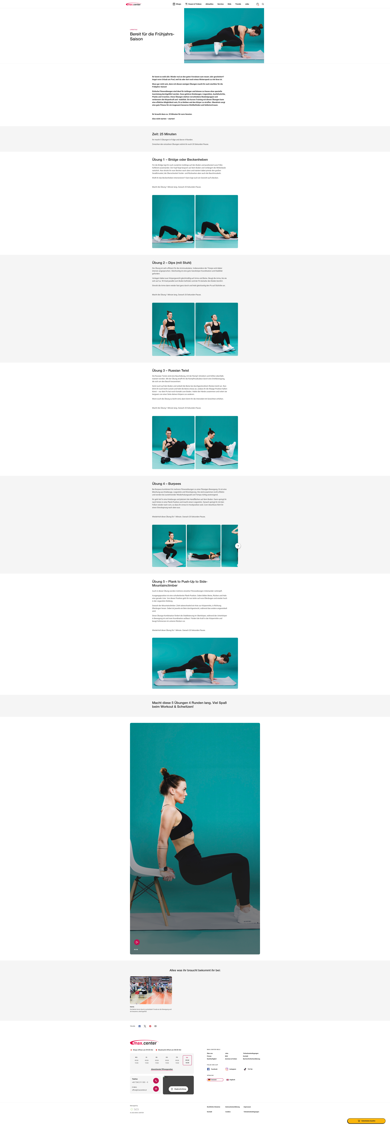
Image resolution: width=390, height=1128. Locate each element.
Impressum (247, 1107)
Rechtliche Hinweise (213, 1107)
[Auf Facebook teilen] (139, 1026)
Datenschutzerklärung (232, 1107)
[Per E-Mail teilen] (155, 1026)
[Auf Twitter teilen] (145, 1026)
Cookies (228, 1111)
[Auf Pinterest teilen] (150, 1026)
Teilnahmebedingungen (251, 1111)
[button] (238, 546)
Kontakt (209, 1111)
